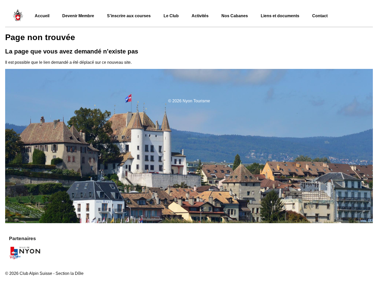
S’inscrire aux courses (129, 16)
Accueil (42, 16)
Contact (320, 16)
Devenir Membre (78, 16)
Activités (200, 16)
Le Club (171, 16)
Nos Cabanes (234, 16)
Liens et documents (280, 16)
